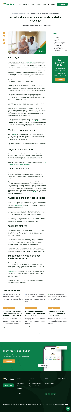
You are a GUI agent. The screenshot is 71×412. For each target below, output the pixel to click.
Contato (53, 4)
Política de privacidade (35, 383)
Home (20, 4)
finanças (28, 90)
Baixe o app (62, 4)
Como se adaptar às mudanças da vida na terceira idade (56, 313)
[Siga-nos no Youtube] (49, 394)
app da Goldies (13, 271)
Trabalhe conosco (49, 383)
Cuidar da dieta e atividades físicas (58, 46)
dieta (14, 202)
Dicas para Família (24, 13)
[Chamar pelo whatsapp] (68, 408)
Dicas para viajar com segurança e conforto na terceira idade (35, 313)
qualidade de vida (30, 62)
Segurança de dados (34, 386)
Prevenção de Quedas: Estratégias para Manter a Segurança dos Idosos (12, 313)
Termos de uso (33, 381)
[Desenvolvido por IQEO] (66, 405)
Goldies (35, 192)
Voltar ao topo (62, 378)
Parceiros (38, 4)
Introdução (56, 37)
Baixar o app (9, 361)
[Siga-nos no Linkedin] (54, 394)
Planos (32, 4)
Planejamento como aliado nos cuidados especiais (60, 51)
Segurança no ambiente (59, 42)
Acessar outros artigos (35, 334)
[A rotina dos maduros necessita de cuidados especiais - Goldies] (8, 379)
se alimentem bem (18, 205)
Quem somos (26, 4)
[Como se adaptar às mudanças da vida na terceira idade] (58, 300)
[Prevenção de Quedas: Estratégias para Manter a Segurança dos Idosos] (13, 300)
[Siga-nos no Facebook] (52, 394)
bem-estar (33, 67)
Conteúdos (44, 4)
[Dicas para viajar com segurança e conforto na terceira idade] (35, 300)
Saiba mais (60, 79)
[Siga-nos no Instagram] (46, 394)
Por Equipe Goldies (7, 326)
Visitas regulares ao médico (58, 39)
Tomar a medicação (58, 43)
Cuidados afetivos (58, 48)
